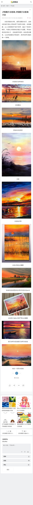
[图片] (27, 451)
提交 (8, 469)
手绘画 (12, 6)
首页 (3, 6)
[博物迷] (16, 2)
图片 (8, 6)
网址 (5, 464)
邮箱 (5, 460)
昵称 (5, 456)
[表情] (24, 451)
